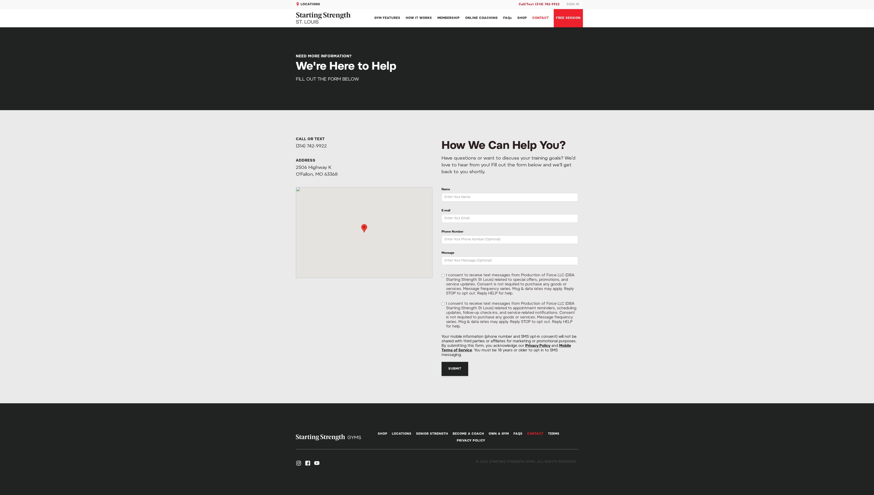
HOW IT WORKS (419, 18)
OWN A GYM (499, 433)
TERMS (553, 433)
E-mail (446, 210)
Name (446, 189)
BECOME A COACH (468, 433)
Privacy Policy (537, 346)
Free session (568, 18)
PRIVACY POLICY (471, 440)
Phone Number (452, 231)
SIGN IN (573, 4)
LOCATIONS (310, 4)
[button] (364, 228)
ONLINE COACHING (481, 18)
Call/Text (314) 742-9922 (539, 4)
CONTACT (540, 18)
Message (448, 252)
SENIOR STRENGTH (432, 433)
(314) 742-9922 (311, 146)
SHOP (522, 18)
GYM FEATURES (387, 18)
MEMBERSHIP (448, 18)
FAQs (507, 18)
